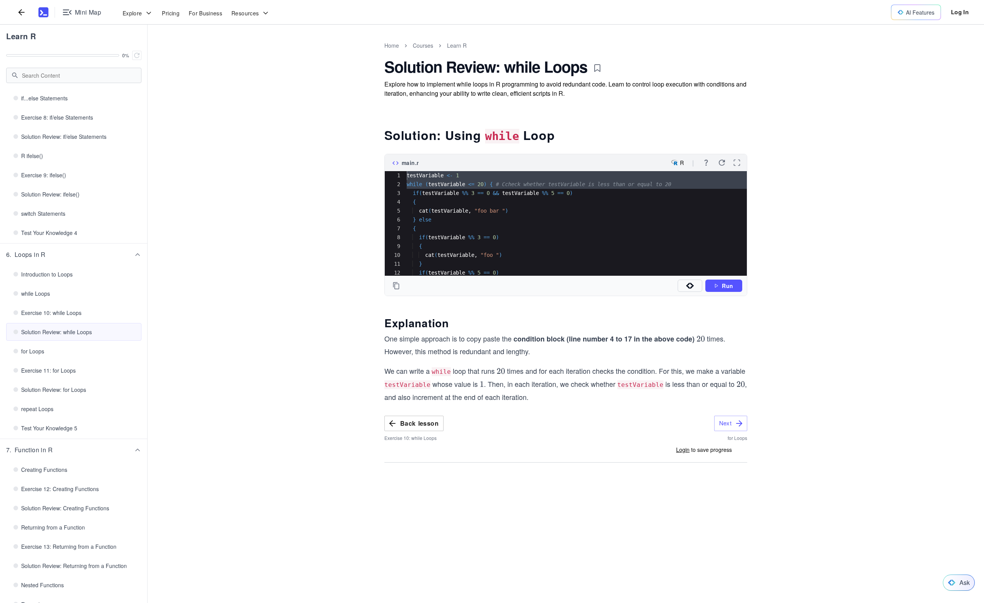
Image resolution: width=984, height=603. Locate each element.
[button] (74, 254)
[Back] (21, 12)
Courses (423, 45)
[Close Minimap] (147, 53)
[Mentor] (690, 286)
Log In (960, 12)
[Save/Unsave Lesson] (597, 68)
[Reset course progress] (136, 55)
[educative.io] (43, 12)
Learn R (21, 36)
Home (391, 45)
